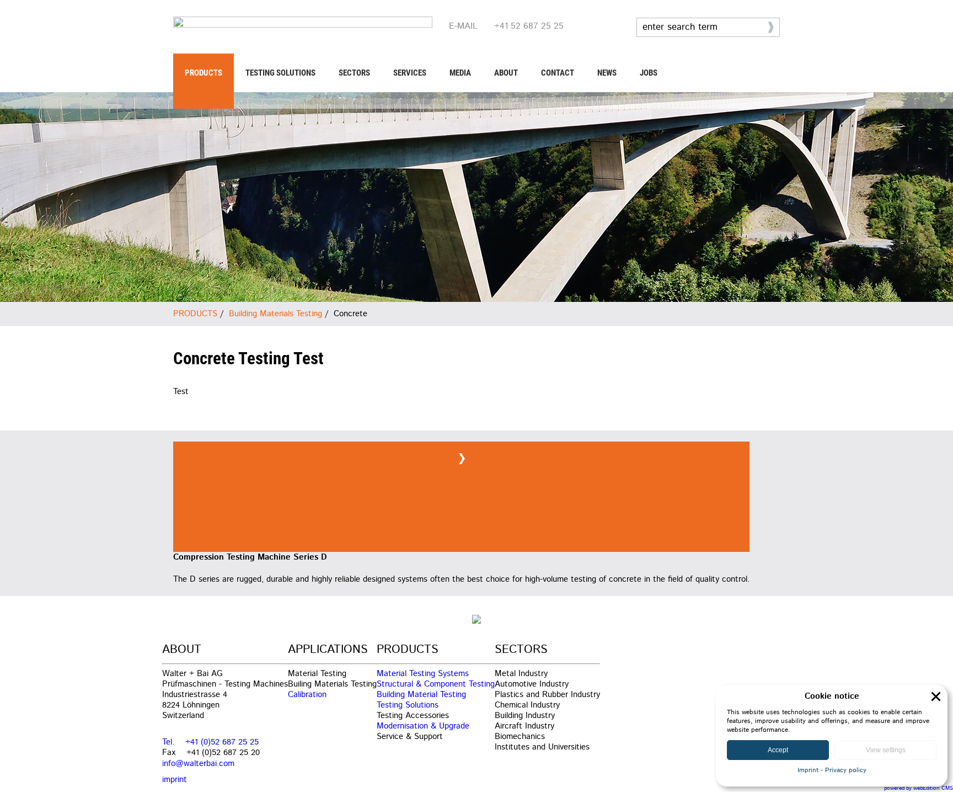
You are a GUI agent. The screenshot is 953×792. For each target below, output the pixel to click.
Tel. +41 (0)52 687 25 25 (210, 742)
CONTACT (557, 73)
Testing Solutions (407, 705)
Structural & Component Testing (436, 684)
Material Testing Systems (423, 673)
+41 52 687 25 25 (529, 26)
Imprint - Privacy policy (831, 770)
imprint (174, 779)
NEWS (607, 73)
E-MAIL (463, 26)
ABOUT (506, 73)
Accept (778, 750)
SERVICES (409, 73)
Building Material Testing (421, 694)
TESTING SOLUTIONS (280, 73)
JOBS (648, 73)
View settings (886, 750)
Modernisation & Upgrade (423, 726)
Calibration (307, 694)
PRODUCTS (203, 73)
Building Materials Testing (275, 314)
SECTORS (354, 73)
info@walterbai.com (198, 763)
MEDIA (460, 73)
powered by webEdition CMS (918, 788)
